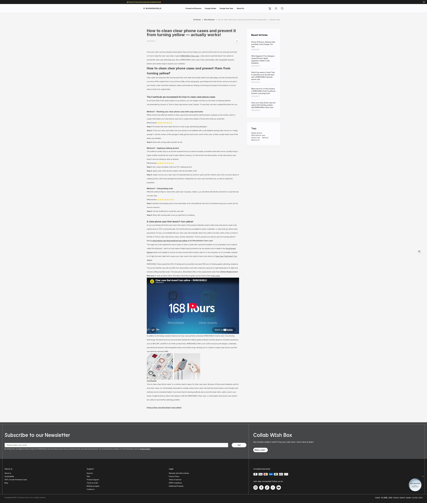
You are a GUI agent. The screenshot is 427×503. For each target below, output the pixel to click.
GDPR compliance (175, 483)
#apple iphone (256, 133)
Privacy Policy (174, 476)
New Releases (209, 20)
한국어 (421, 497)
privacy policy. (145, 449)
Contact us (91, 489)
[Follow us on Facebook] (261, 487)
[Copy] (237, 41)
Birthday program (93, 486)
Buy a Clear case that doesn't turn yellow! (164, 407)
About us (8, 473)
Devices (90, 473)
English (377, 497)
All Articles (197, 20)
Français (396, 497)
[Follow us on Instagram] (255, 487)
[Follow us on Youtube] (278, 487)
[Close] (424, 2)
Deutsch (402, 497)
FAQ (88, 476)
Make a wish (260, 450)
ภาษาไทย (415, 497)
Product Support (93, 480)
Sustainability (9, 476)
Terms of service (175, 480)
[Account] (276, 8)
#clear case (255, 138)
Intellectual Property (176, 486)
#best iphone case (258, 135)
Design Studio (210, 8)
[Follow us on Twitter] (273, 487)
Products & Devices (193, 8)
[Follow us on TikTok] (267, 487)
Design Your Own (226, 8)
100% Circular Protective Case (16, 480)
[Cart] (270, 8)
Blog (6, 483)
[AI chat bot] (419, 251)
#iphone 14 (255, 140)
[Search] (282, 8)
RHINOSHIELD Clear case (189, 56)
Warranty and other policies (179, 473)
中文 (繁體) (384, 497)
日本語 (390, 497)
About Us (240, 8)
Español (408, 497)
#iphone (265, 138)
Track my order (92, 483)
